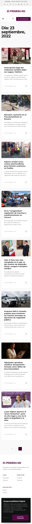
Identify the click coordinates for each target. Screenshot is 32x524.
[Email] (27, 4)
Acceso (5, 492)
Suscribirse (23, 19)
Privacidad (6, 517)
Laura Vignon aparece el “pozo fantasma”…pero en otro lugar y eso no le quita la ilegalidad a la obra (15, 416)
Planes (4, 490)
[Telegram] (21, 4)
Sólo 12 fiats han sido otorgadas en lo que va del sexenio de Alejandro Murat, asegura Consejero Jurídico (15, 264)
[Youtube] (19, 4)
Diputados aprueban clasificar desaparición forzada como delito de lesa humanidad (15, 366)
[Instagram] (10, 4)
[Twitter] (4, 4)
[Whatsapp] (24, 4)
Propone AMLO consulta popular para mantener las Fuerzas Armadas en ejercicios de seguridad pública (15, 315)
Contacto (19, 478)
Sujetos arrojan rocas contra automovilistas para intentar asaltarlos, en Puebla (15, 165)
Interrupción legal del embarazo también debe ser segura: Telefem (15, 70)
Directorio (20, 480)
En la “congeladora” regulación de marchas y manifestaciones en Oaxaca (15, 214)
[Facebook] (7, 4)
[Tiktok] (16, 4)
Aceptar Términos (20, 517)
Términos (5, 480)
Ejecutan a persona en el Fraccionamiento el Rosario (15, 117)
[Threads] (13, 4)
